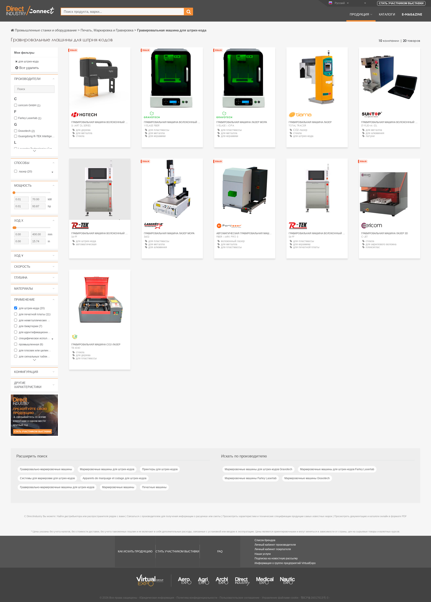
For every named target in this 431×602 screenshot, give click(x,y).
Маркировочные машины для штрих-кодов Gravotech (258, 469)
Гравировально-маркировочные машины (46, 469)
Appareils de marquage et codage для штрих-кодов (114, 478)
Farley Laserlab (29, 118)
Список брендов (265, 540)
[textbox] (122, 11)
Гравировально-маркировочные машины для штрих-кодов (57, 487)
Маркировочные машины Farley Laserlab (251, 478)
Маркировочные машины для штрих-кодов (107, 469)
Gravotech (26, 131)
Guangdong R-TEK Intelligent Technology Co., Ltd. (36, 136)
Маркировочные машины (118, 487)
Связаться (317, 55)
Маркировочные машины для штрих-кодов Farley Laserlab (337, 469)
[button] (34, 79)
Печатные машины (154, 487)
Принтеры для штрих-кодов (160, 469)
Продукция (359, 14)
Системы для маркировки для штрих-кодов (47, 478)
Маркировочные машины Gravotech (307, 478)
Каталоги (387, 14)
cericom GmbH (29, 105)
